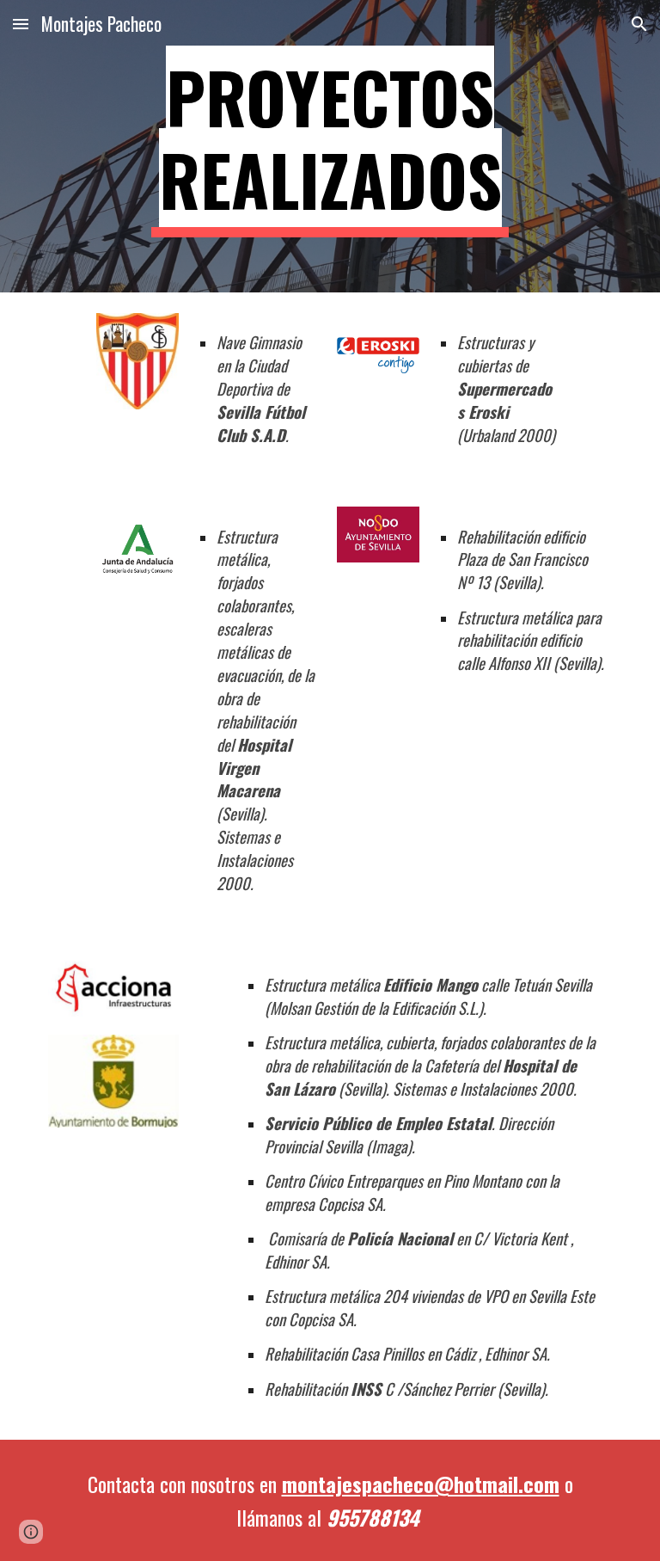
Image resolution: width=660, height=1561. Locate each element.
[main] (329, 146)
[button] (20, 23)
